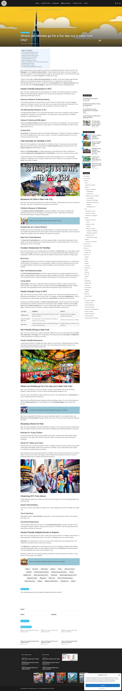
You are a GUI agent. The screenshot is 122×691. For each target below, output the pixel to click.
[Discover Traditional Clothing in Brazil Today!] (87, 143)
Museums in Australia (91, 241)
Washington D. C (91, 206)
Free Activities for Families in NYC (30, 53)
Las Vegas (87, 265)
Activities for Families (32, 9)
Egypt (86, 259)
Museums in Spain (90, 228)
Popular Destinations (89, 313)
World (73, 581)
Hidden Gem (27, 575)
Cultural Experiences (89, 304)
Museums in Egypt (90, 185)
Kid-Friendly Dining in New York (29, 60)
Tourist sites (45, 3)
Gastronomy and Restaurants (91, 309)
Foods (72, 572)
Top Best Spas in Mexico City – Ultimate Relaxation (96, 158)
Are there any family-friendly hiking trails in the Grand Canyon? (49, 679)
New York (52, 578)
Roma (88, 226)
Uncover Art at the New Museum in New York (72, 680)
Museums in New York (92, 202)
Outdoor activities (89, 311)
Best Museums (87, 178)
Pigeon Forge (88, 283)
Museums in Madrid (92, 230)
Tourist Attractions (89, 315)
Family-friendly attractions (59, 572)
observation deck (30, 581)
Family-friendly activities (42, 572)
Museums (55, 3)
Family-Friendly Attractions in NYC (30, 52)
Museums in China (90, 211)
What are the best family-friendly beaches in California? (69, 642)
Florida (86, 261)
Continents (86, 180)
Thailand (87, 291)
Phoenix (89, 204)
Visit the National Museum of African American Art (60, 679)
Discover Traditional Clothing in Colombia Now (96, 137)
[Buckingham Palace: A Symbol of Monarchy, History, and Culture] (87, 150)
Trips (85, 3)
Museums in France (91, 220)
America (87, 187)
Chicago (87, 256)
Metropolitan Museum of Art (68, 575)
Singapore (87, 289)
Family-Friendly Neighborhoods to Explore (32, 66)
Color (60, 569)
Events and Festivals (89, 307)
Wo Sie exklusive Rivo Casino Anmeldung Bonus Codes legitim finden (90, 110)
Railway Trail (88, 252)
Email (23, 614)
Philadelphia (87, 280)
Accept (103, 685)
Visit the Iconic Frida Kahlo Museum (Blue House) (96, 165)
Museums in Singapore (91, 215)
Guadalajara (90, 191)
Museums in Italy (90, 224)
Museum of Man (32, 578)
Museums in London (92, 237)
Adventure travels (89, 302)
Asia (86, 209)
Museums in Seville (92, 233)
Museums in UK (90, 235)
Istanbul (86, 263)
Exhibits (29, 572)
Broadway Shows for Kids (28, 63)
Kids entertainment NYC (41, 575)
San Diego (87, 285)
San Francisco (88, 287)
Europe (86, 217)
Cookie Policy (102, 688)
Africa (86, 182)
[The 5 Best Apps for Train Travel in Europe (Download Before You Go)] (87, 123)
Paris (88, 222)
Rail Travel (66, 3)
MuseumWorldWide (43, 688)
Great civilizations (88, 246)
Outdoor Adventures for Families (29, 57)
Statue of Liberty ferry (52, 581)
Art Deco (35, 569)
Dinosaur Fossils (69, 569)
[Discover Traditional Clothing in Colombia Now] (87, 137)
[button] (119, 675)
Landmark (54, 575)
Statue (40, 581)
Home (37, 3)
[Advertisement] (92, 70)
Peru (86, 278)
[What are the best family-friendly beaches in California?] (70, 635)
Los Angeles (90, 198)
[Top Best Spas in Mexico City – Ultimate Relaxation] (87, 158)
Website (53, 614)
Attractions (45, 569)
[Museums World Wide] (4, 3)
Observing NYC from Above (28, 65)
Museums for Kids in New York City (30, 55)
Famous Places (88, 296)
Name (23, 609)
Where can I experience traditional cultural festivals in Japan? (38, 679)
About (28, 569)
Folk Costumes (87, 243)
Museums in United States (92, 196)
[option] (38, 678)
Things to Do (77, 3)
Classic (53, 569)
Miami (86, 270)
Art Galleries (86, 176)
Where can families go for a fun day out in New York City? (35, 61)
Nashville (87, 272)
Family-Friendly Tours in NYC (29, 58)
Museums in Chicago (92, 200)
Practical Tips (88, 250)
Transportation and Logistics (91, 318)
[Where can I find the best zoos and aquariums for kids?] (50, 635)
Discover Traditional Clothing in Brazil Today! (96, 143)
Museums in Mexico (91, 189)
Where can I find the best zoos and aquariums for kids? (49, 642)
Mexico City (90, 193)
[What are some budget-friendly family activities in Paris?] (30, 635)
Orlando (87, 276)
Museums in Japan (90, 213)
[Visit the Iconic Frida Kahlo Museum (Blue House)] (87, 165)
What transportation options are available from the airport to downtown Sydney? (83, 678)
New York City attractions (65, 578)
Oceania (87, 239)
